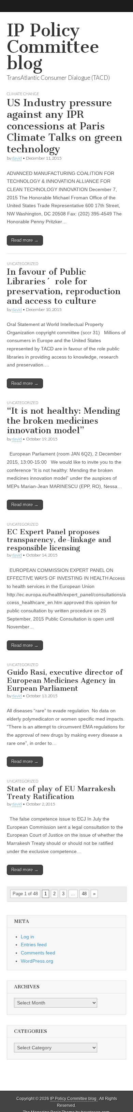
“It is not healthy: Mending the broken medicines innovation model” (63, 420)
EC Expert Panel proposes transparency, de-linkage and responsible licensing (59, 539)
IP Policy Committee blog (53, 47)
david (17, 158)
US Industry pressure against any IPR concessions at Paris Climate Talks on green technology (64, 126)
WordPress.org (37, 961)
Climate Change (23, 93)
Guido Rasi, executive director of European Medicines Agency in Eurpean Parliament (65, 680)
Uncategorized (22, 263)
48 (84, 893)
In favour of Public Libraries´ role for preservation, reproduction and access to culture (63, 286)
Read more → (25, 240)
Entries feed (34, 944)
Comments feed (38, 952)
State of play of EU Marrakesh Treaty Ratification (61, 792)
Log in (27, 936)
